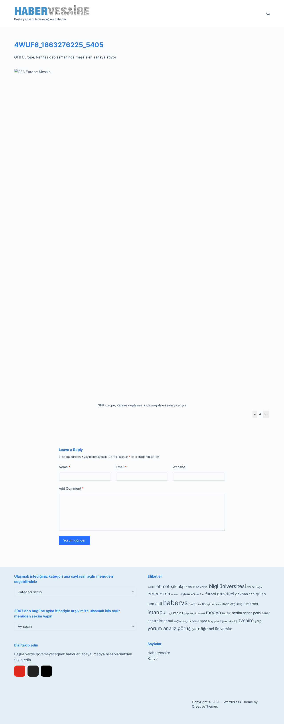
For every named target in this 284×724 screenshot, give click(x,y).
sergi (185, 621)
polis (257, 613)
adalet (151, 587)
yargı (258, 621)
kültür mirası (197, 613)
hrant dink (195, 604)
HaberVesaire (159, 652)
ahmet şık (166, 586)
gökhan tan (245, 594)
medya (213, 612)
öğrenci (207, 629)
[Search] (268, 13)
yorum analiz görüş (169, 628)
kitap (185, 613)
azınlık (190, 587)
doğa (259, 587)
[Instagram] (46, 671)
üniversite (223, 629)
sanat (266, 613)
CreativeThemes (205, 706)
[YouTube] (19, 671)
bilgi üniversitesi (227, 586)
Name (64, 467)
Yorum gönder (74, 540)
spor (203, 621)
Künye (153, 658)
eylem (185, 594)
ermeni (175, 594)
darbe (251, 587)
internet (251, 604)
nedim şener (242, 613)
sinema (194, 621)
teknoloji (232, 621)
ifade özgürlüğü (233, 604)
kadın (177, 613)
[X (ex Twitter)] (33, 671)
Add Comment (71, 488)
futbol (210, 594)
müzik (226, 613)
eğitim (195, 594)
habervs (175, 603)
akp (181, 586)
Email (121, 467)
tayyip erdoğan (217, 621)
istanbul (157, 612)
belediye (202, 587)
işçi (170, 613)
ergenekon (159, 593)
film (202, 594)
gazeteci (225, 593)
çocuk (196, 629)
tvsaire (246, 620)
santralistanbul (160, 621)
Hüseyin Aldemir (211, 604)
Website (179, 467)
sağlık (177, 621)
